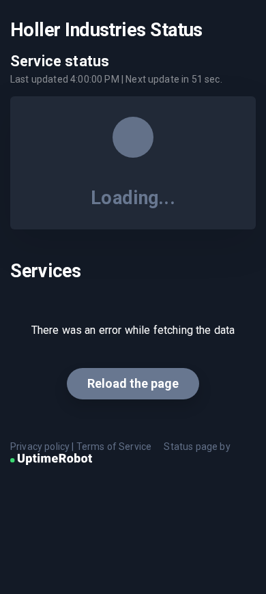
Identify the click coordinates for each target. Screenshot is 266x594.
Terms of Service (114, 446)
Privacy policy (40, 446)
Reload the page (133, 383)
